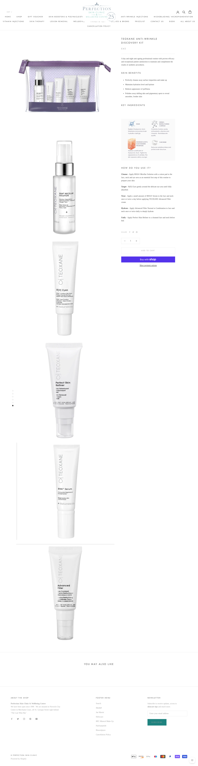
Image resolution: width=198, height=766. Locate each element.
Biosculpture (100, 730)
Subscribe (157, 722)
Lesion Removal (59, 21)
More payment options (148, 265)
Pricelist (140, 21)
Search (98, 703)
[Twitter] (133, 232)
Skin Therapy (37, 21)
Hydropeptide (101, 726)
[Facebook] (130, 232)
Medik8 (99, 708)
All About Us (188, 21)
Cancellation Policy (99, 26)
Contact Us (157, 21)
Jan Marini (100, 712)
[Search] (184, 12)
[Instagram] (24, 718)
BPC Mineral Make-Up (105, 721)
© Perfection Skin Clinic (24, 755)
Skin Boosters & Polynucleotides (68, 17)
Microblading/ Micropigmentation (173, 17)
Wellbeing (79, 21)
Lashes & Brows (120, 21)
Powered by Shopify (18, 759)
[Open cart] (190, 11)
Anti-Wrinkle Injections (134, 17)
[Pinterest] (137, 232)
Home (8, 17)
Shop (19, 17)
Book (172, 21)
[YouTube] (36, 718)
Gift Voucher (35, 17)
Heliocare (99, 717)
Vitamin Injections (13, 21)
